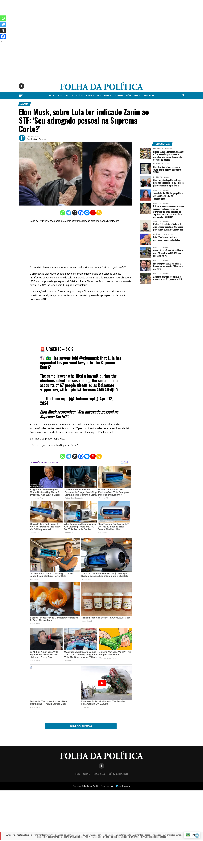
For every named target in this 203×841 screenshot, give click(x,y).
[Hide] (1, 42)
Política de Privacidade (118, 773)
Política (69, 95)
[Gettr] (93, 212)
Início (51, 95)
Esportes (119, 95)
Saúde (128, 95)
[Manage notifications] (197, 835)
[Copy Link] (99, 212)
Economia (90, 95)
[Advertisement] (83, 19)
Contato (86, 773)
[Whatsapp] (62, 212)
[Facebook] (81, 212)
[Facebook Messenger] (87, 212)
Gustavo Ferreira (38, 139)
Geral (60, 95)
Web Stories (148, 95)
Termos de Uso (99, 773)
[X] (74, 212)
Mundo (137, 95)
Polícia (79, 95)
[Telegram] (68, 212)
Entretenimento (104, 95)
